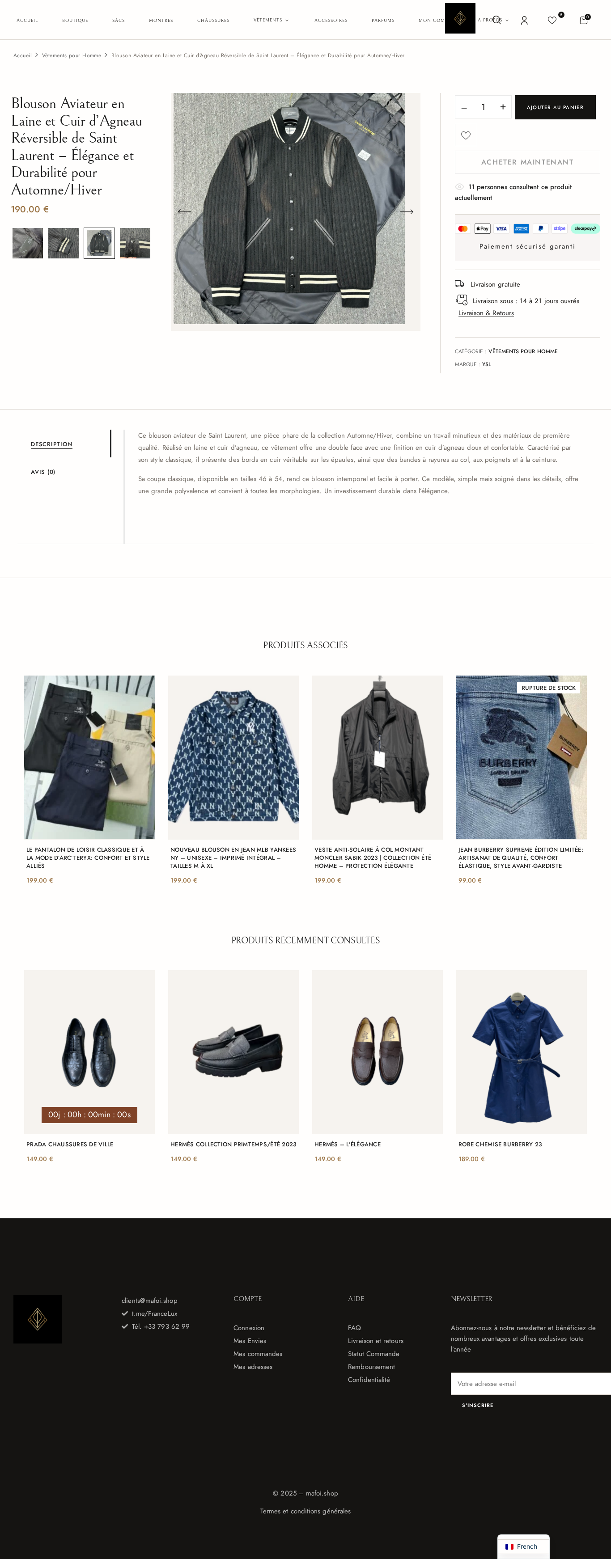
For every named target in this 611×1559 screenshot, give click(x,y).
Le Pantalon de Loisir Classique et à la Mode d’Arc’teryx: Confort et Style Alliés (88, 858)
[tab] (70, 443)
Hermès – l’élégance (347, 1145)
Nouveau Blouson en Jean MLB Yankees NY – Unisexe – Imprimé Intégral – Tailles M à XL (233, 858)
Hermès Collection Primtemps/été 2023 (233, 1145)
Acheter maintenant (527, 162)
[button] (583, 19)
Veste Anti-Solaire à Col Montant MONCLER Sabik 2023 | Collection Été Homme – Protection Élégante (372, 858)
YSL (486, 364)
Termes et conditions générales (305, 1511)
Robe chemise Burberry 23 (500, 1145)
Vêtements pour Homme (72, 55)
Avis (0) (43, 472)
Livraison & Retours (486, 313)
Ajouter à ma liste (466, 135)
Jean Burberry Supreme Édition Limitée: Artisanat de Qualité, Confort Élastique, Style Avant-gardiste (520, 858)
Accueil (22, 55)
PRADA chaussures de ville (70, 1145)
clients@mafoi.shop (149, 1301)
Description (51, 444)
